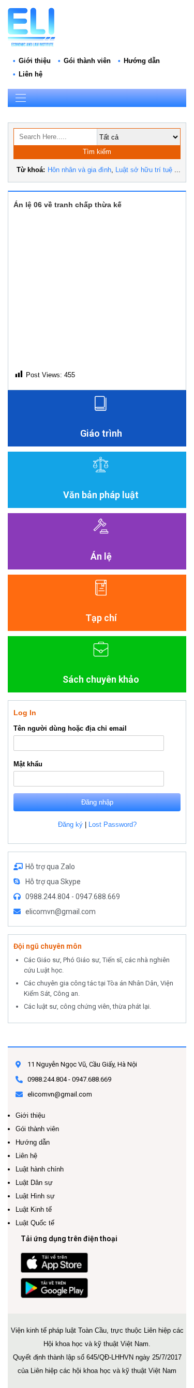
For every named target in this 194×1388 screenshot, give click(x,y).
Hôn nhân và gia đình (79, 170)
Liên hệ (30, 74)
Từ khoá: (31, 170)
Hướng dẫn (142, 61)
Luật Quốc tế (35, 1223)
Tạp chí (101, 617)
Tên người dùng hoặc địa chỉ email (70, 728)
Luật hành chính (40, 1169)
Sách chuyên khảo (101, 679)
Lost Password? (112, 824)
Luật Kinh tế (34, 1209)
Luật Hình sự (35, 1196)
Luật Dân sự (34, 1182)
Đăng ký (70, 824)
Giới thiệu (35, 61)
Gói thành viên (87, 61)
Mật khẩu (27, 764)
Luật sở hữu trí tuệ (143, 170)
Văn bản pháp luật (101, 494)
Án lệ (101, 556)
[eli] (31, 26)
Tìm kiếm (97, 152)
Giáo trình (101, 433)
